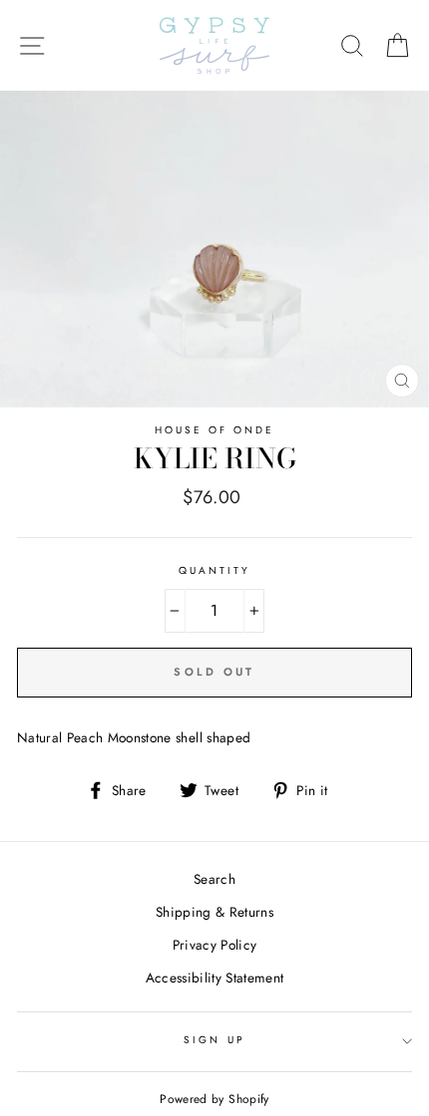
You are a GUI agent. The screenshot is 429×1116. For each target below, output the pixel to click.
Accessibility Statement (215, 977)
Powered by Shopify (214, 1099)
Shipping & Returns (214, 912)
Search (214, 879)
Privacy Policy (215, 945)
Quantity (214, 570)
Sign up (214, 1039)
